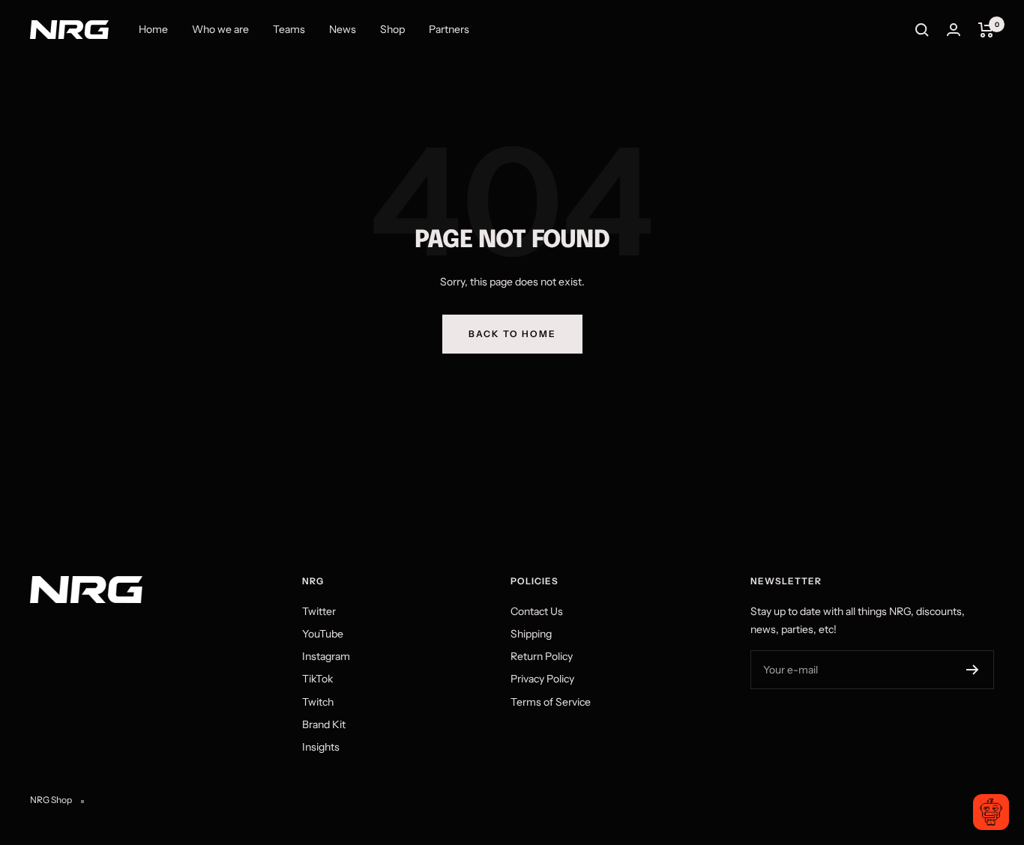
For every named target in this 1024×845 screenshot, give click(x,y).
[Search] (922, 30)
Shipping (531, 633)
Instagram (326, 656)
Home (153, 29)
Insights (321, 747)
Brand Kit (324, 724)
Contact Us (537, 611)
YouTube (322, 633)
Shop (392, 29)
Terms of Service (551, 702)
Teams (289, 29)
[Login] (953, 29)
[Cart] (986, 29)
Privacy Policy (542, 678)
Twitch (318, 702)
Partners (449, 29)
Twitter (319, 611)
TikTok (317, 678)
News (342, 29)
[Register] (972, 669)
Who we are (220, 29)
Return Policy (542, 656)
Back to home (512, 333)
